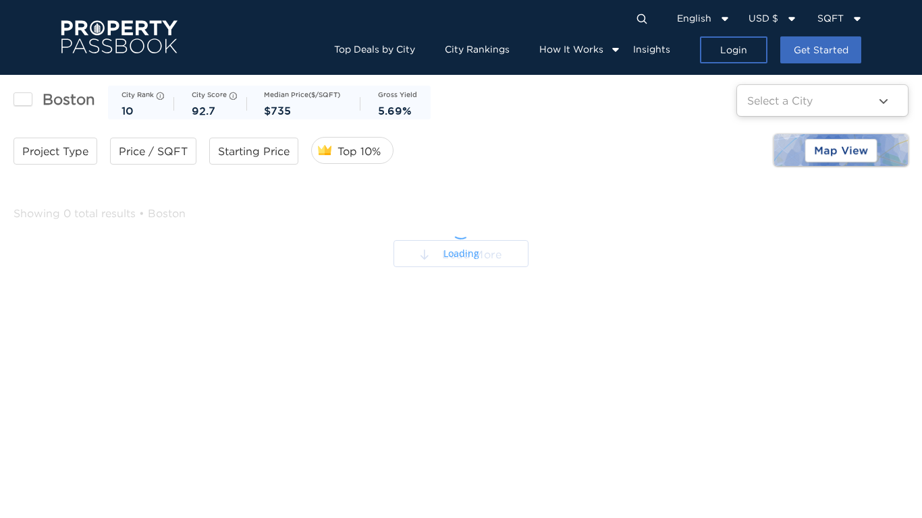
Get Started (821, 50)
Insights (651, 49)
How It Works (571, 49)
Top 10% (359, 151)
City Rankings (477, 49)
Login (733, 50)
